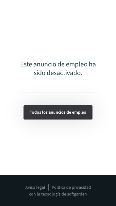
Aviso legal (35, 187)
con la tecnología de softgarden (58, 194)
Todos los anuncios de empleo (58, 112)
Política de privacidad (71, 187)
